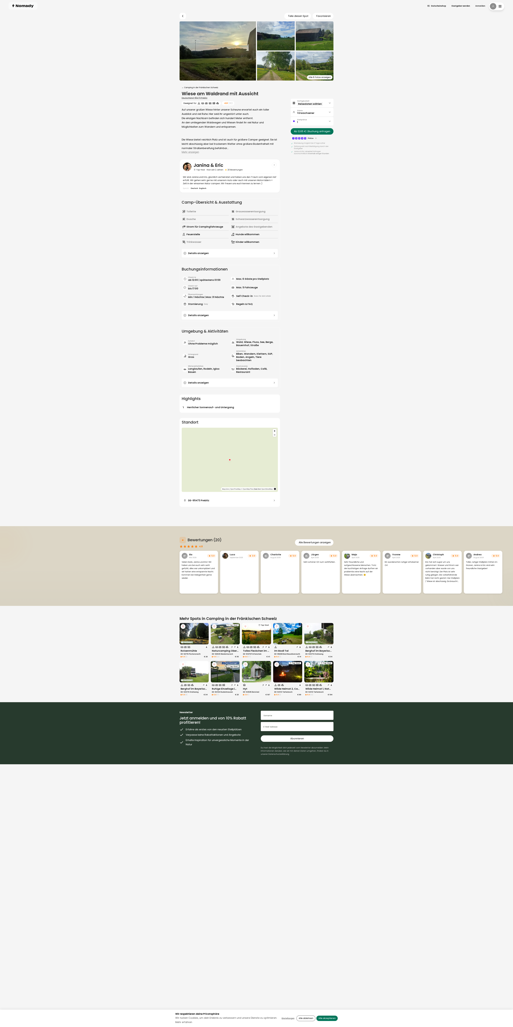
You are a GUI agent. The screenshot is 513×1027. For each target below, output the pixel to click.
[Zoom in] (275, 431)
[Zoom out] (275, 435)
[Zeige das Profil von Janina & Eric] (274, 165)
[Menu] (496, 6)
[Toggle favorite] (183, 626)
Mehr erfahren (183, 1022)
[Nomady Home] (23, 6)
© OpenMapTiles (247, 489)
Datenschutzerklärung (278, 754)
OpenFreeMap (235, 489)
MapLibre (225, 489)
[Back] (183, 16)
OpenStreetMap (267, 489)
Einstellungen (288, 1018)
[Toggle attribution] (275, 489)
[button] (230, 460)
